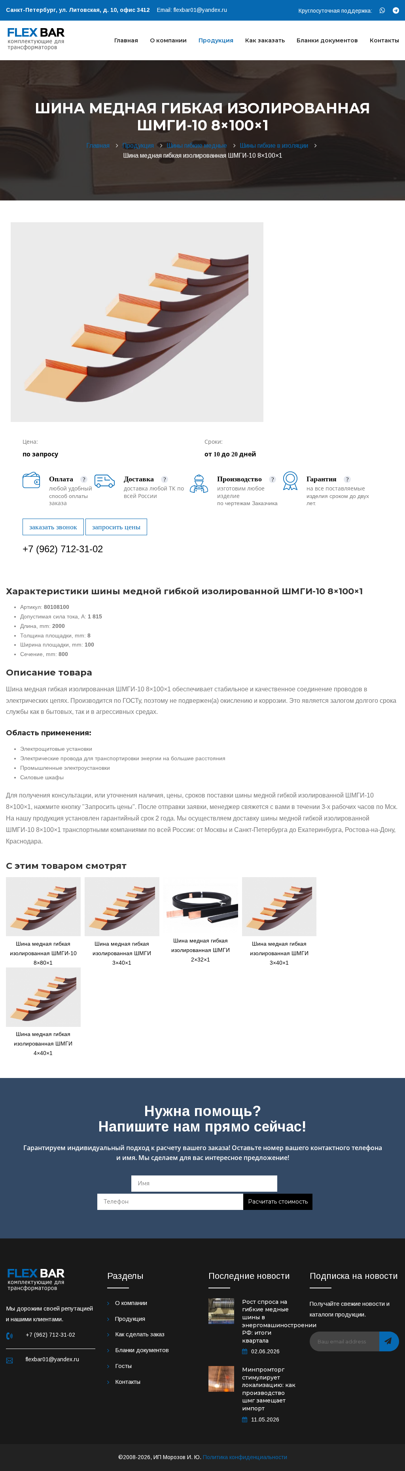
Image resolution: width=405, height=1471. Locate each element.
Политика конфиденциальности (245, 1457)
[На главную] (36, 38)
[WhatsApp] (382, 10)
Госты (123, 1365)
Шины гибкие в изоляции (275, 145)
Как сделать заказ (140, 1334)
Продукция (216, 40)
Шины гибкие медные (198, 145)
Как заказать (265, 40)
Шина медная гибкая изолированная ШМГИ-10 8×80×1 (43, 953)
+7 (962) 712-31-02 (63, 549)
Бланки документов (327, 40)
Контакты (384, 40)
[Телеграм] (396, 10)
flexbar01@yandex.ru (200, 10)
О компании (168, 40)
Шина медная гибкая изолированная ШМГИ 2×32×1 (200, 950)
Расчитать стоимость (278, 1201)
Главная (126, 40)
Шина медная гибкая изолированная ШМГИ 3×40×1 (122, 953)
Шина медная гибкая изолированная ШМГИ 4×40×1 (43, 1043)
